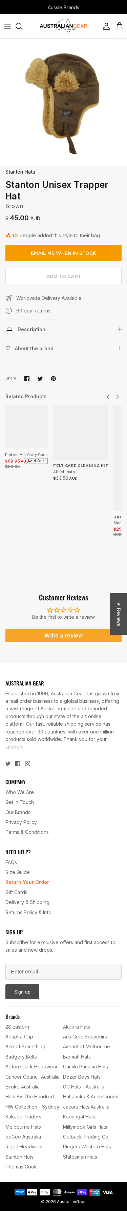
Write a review (63, 635)
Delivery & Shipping (27, 902)
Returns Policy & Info (28, 912)
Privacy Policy (21, 822)
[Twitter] (7, 763)
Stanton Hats (20, 171)
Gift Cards (16, 892)
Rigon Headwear (24, 1146)
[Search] (22, 26)
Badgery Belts (21, 1057)
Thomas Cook (21, 1166)
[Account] (104, 26)
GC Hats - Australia (83, 1086)
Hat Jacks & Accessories (90, 1096)
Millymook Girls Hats (85, 1127)
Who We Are (19, 792)
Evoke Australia (22, 1086)
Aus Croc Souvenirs (85, 1036)
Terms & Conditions (27, 832)
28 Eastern (17, 1027)
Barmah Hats (77, 1057)
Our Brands (17, 812)
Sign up (22, 992)
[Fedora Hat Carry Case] (26, 426)
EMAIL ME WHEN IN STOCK (63, 253)
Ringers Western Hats (87, 1146)
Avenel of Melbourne (86, 1046)
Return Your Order (27, 882)
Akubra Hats (76, 1027)
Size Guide (17, 872)
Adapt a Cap (19, 1036)
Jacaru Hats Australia (86, 1107)
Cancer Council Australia (32, 1077)
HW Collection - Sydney (32, 1107)
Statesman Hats (80, 1157)
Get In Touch (19, 802)
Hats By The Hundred (29, 1096)
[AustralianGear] (63, 26)
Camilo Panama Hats (85, 1066)
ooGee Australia (23, 1137)
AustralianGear (71, 1201)
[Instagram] (27, 763)
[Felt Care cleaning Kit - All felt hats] (80, 432)
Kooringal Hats (79, 1116)
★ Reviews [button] (119, 614)
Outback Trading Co (85, 1137)
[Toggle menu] (7, 26)
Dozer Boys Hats (82, 1077)
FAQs (11, 862)
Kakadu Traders (23, 1116)
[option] (63, 102)
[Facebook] (17, 763)
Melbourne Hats (23, 1127)
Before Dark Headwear (31, 1066)
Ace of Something (25, 1046)
